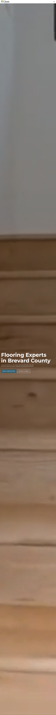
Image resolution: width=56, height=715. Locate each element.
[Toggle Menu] (54, 2)
